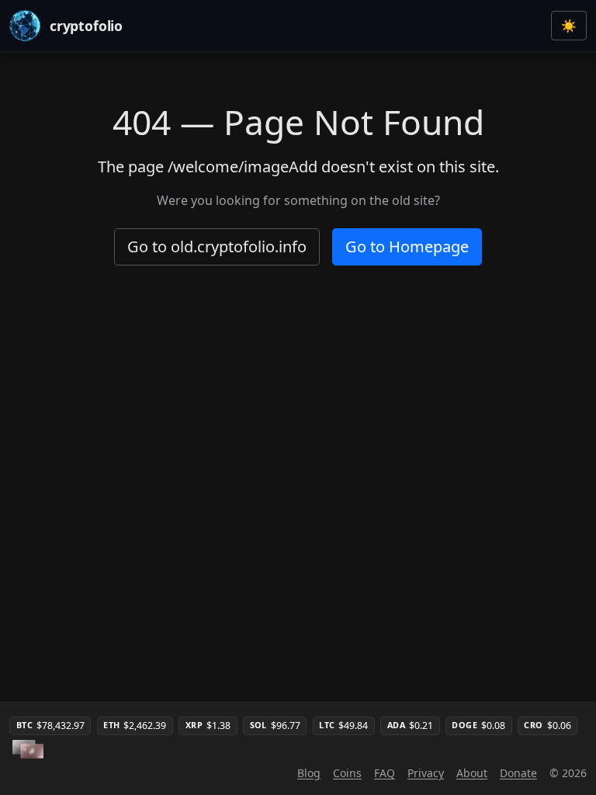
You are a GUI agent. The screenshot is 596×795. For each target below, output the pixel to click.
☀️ (569, 25)
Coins (347, 772)
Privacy (425, 772)
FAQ (384, 772)
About (471, 772)
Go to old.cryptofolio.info (217, 246)
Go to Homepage (407, 246)
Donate (518, 772)
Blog (309, 772)
